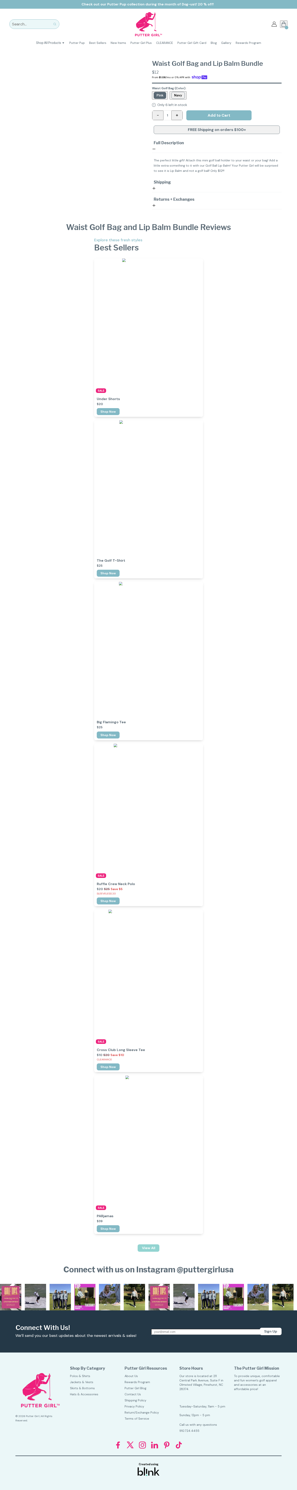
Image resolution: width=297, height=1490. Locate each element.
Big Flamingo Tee (111, 722)
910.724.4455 (189, 1431)
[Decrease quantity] (158, 115)
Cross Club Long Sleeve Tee (121, 1050)
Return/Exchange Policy (142, 1412)
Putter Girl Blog (135, 1388)
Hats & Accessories (84, 1394)
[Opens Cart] (283, 24)
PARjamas (105, 1216)
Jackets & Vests (81, 1382)
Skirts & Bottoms (82, 1388)
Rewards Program (137, 1382)
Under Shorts (108, 399)
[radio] (160, 95)
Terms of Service (137, 1418)
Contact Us (133, 1394)
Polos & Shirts (80, 1376)
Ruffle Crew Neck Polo (116, 884)
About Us (131, 1376)
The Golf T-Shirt (111, 560)
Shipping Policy (135, 1400)
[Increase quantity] (177, 115)
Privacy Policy (134, 1406)
